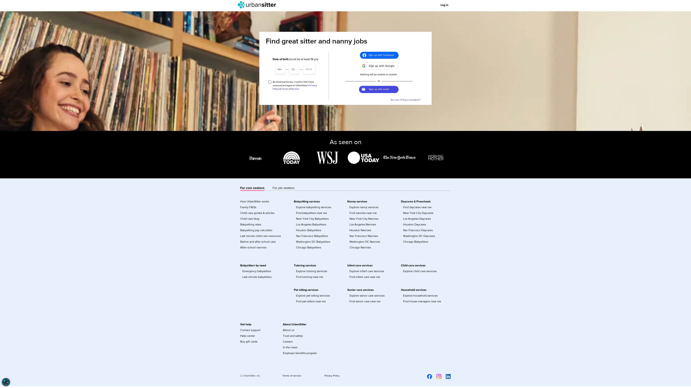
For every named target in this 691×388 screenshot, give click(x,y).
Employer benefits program (300, 353)
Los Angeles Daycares (417, 219)
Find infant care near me (364, 277)
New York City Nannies (363, 219)
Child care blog (249, 219)
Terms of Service (290, 88)
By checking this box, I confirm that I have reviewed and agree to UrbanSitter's (295, 85)
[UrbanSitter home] (258, 4)
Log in (444, 5)
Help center (247, 336)
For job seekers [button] (283, 188)
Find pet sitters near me (311, 301)
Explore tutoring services (311, 271)
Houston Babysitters (308, 230)
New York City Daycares (418, 213)
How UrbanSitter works (254, 201)
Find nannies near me (363, 213)
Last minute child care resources (260, 236)
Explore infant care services (366, 271)
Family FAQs (248, 207)
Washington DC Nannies (364, 242)
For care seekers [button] (252, 188)
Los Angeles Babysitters (311, 224)
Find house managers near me (422, 301)
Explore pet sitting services (313, 295)
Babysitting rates (250, 224)
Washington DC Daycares (419, 236)
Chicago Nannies (360, 247)
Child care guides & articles (257, 213)
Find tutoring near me (309, 277)
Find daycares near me (417, 207)
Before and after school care (258, 242)
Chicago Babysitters (308, 247)
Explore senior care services (367, 295)
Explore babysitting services (313, 207)
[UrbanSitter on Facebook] (427, 376)
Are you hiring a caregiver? (405, 99)
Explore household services (420, 295)
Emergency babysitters (256, 271)
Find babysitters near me (311, 213)
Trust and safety (293, 336)
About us (288, 330)
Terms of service (291, 375)
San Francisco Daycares (418, 230)
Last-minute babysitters (257, 277)
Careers (288, 341)
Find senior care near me (365, 301)
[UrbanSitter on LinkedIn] (446, 376)
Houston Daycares (414, 224)
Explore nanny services (363, 207)
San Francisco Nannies (363, 236)
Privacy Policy (332, 375)
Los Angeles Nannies (362, 224)
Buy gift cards (248, 341)
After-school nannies (253, 247)
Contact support (250, 330)
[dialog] (6, 382)
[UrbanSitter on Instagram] (436, 376)
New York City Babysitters (312, 219)
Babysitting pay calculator (256, 230)
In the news (290, 347)
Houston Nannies (360, 230)
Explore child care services (420, 271)
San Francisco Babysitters (312, 236)
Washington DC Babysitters (313, 242)
